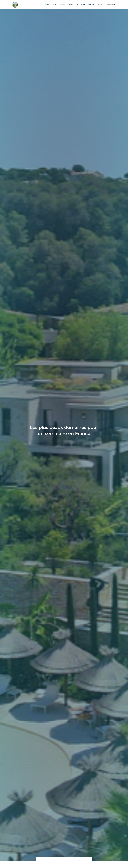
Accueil (47, 5)
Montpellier (111, 5)
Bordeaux (100, 5)
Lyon (83, 5)
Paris (54, 5)
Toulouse (91, 5)
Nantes (70, 5)
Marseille (62, 5)
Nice (77, 5)
